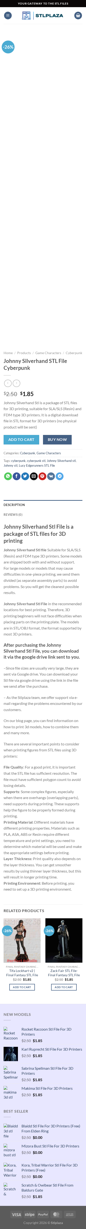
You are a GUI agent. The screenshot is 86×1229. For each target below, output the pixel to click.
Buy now (57, 439)
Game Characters (48, 353)
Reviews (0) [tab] (13, 514)
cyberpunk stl (36, 461)
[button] (8, 16)
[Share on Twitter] (25, 476)
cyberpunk (18, 461)
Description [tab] (14, 505)
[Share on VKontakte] (51, 476)
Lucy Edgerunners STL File (37, 465)
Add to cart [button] (22, 987)
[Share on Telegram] (60, 476)
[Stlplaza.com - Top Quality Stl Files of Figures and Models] (43, 15)
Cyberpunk (74, 353)
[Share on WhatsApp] (8, 476)
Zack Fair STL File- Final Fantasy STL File (64, 973)
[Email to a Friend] (34, 476)
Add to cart (21, 439)
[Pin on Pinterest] (42, 476)
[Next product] (7, 383)
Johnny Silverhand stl (61, 461)
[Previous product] (16, 383)
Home (8, 353)
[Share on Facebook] (17, 476)
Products (24, 353)
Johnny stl (10, 465)
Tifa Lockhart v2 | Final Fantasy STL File (22, 973)
